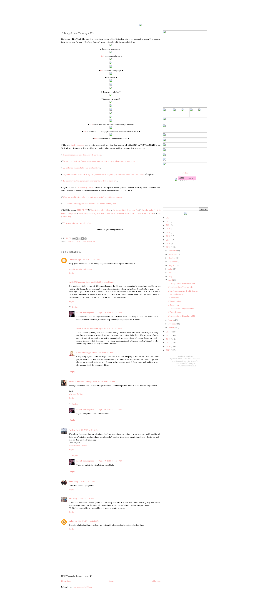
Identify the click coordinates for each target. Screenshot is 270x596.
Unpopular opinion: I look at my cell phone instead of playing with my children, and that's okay (103, 174)
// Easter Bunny (174, 312)
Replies (75, 307)
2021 (168, 225)
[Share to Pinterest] (85, 238)
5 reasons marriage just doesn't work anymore (82, 154)
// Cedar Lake (173, 297)
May (170, 276)
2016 (168, 243)
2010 (168, 346)
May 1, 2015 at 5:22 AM (84, 481)
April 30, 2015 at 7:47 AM (102, 281)
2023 (168, 221)
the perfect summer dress (118, 213)
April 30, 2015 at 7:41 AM (89, 259)
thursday (87, 242)
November (173, 254)
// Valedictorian (174, 301)
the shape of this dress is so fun (125, 210)
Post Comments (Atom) (82, 586)
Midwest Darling (76, 394)
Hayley (72, 429)
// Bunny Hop (173, 304)
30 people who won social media (77, 223)
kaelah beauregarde (85, 312)
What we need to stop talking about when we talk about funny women (92, 197)
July (170, 268)
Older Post (156, 580)
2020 (168, 228)
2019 (168, 232)
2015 (168, 247)
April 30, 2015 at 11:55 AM (110, 409)
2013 (168, 335)
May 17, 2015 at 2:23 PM (88, 520)
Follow (185, 172)
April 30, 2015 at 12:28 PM (110, 328)
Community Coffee (85, 187)
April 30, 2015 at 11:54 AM (110, 312)
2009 (168, 350)
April (170, 279)
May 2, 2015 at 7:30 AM (83, 498)
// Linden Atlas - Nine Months (180, 287)
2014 (168, 331)
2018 (168, 236)
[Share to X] (79, 238)
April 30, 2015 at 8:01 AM (103, 381)
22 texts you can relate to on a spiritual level (81, 167)
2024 (168, 217)
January (171, 327)
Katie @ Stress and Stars (79, 281)
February (172, 323)
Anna (71, 481)
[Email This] (73, 238)
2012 (168, 339)
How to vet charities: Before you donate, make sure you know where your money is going (100, 161)
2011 (168, 342)
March (171, 320)
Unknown (73, 259)
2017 (168, 239)
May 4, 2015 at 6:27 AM (102, 352)
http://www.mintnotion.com (80, 269)
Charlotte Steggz (83, 352)
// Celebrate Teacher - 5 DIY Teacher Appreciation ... (183, 292)
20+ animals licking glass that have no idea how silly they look (89, 203)
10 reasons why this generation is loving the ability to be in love (90, 180)
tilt (95, 242)
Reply (71, 273)
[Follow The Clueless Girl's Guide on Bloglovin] (187, 180)
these (96, 138)
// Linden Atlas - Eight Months (181, 308)
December (172, 250)
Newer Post (66, 580)
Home (111, 580)
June (170, 272)
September (173, 261)
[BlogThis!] (76, 238)
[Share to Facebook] (82, 238)
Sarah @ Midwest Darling (80, 381)
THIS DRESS (82, 210)
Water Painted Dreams (78, 445)
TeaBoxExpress (77, 144)
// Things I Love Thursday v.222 (181, 315)
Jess (70, 498)
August (171, 265)
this (102, 55)
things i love (74, 242)
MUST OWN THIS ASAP (143, 213)
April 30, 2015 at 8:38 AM (87, 430)
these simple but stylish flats (91, 213)
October (172, 258)
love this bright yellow (100, 210)
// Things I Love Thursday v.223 (181, 283)
